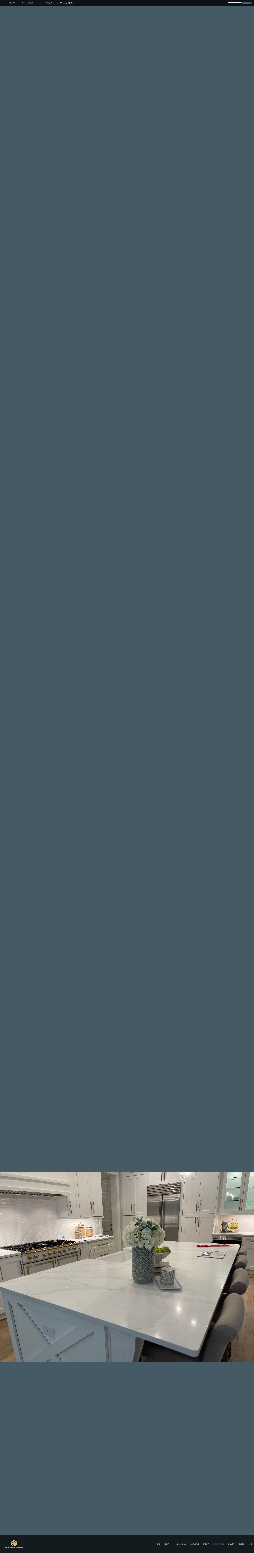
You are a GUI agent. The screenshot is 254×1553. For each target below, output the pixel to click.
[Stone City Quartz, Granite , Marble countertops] (14, 1544)
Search (247, 3)
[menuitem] (158, 1544)
